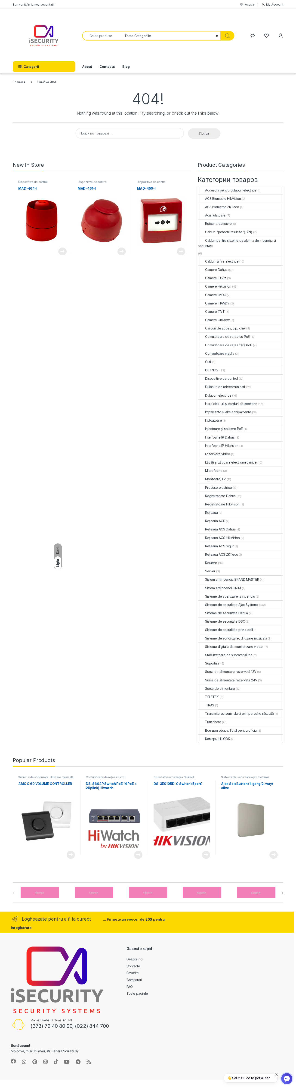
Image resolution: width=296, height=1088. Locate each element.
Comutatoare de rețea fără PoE (228, 345)
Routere (211, 563)
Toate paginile (137, 993)
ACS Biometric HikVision (223, 199)
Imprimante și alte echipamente (228, 412)
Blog (126, 67)
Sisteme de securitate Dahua (226, 613)
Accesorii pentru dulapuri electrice (230, 190)
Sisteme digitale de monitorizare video (234, 647)
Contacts (107, 67)
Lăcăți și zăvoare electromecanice (230, 462)
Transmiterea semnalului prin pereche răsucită (239, 713)
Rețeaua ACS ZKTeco (221, 554)
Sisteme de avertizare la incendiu (230, 596)
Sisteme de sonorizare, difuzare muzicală (236, 638)
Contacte (133, 966)
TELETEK (212, 697)
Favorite (132, 973)
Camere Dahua (216, 270)
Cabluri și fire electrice (222, 261)
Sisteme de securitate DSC (225, 621)
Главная (19, 82)
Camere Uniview (217, 320)
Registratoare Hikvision (222, 504)
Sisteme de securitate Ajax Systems (231, 605)
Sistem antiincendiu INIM (223, 588)
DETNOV (212, 370)
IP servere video (217, 454)
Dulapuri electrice (218, 395)
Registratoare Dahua (220, 496)
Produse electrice (218, 487)
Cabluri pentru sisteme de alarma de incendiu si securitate (237, 243)
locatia (249, 4)
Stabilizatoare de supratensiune (229, 655)
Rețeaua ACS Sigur (219, 546)
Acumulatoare (215, 215)
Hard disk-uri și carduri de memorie (231, 404)
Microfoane (213, 471)
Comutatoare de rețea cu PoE (227, 337)
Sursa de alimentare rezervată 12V (230, 672)
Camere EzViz (215, 278)
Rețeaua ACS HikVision (222, 538)
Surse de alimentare (220, 688)
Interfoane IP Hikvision (221, 446)
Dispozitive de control (33, 182)
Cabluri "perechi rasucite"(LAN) (228, 232)
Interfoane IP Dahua (219, 437)
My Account (274, 4)
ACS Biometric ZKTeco (222, 207)
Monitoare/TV (215, 479)
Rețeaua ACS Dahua (220, 529)
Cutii (208, 362)
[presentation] (282, 893)
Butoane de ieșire (218, 224)
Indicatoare (213, 420)
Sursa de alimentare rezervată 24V (231, 680)
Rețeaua (211, 512)
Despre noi (134, 959)
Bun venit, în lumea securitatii (33, 4)
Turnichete (213, 722)
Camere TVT (215, 312)
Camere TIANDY (217, 303)
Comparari (134, 980)
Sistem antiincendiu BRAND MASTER (232, 579)
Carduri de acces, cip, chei (225, 328)
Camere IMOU (215, 295)
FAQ (129, 987)
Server (210, 571)
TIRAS (209, 705)
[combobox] (102, 36)
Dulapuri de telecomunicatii (225, 387)
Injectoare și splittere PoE (224, 429)
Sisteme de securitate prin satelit (229, 630)
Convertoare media (219, 353)
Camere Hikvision (218, 286)
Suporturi (212, 663)
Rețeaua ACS (215, 521)
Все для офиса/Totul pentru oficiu (230, 730)
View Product (61, 251)
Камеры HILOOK (217, 739)
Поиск (204, 133)
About (87, 67)
